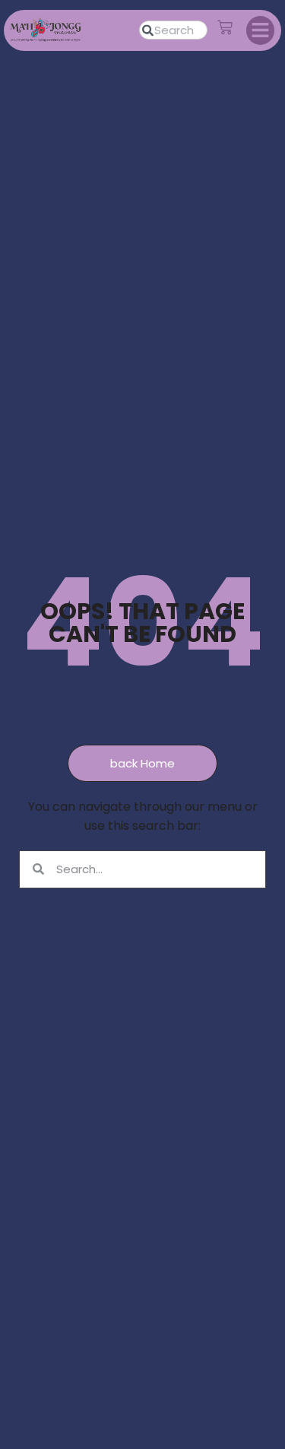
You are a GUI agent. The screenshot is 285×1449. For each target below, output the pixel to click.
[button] (260, 30)
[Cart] (225, 27)
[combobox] (173, 30)
